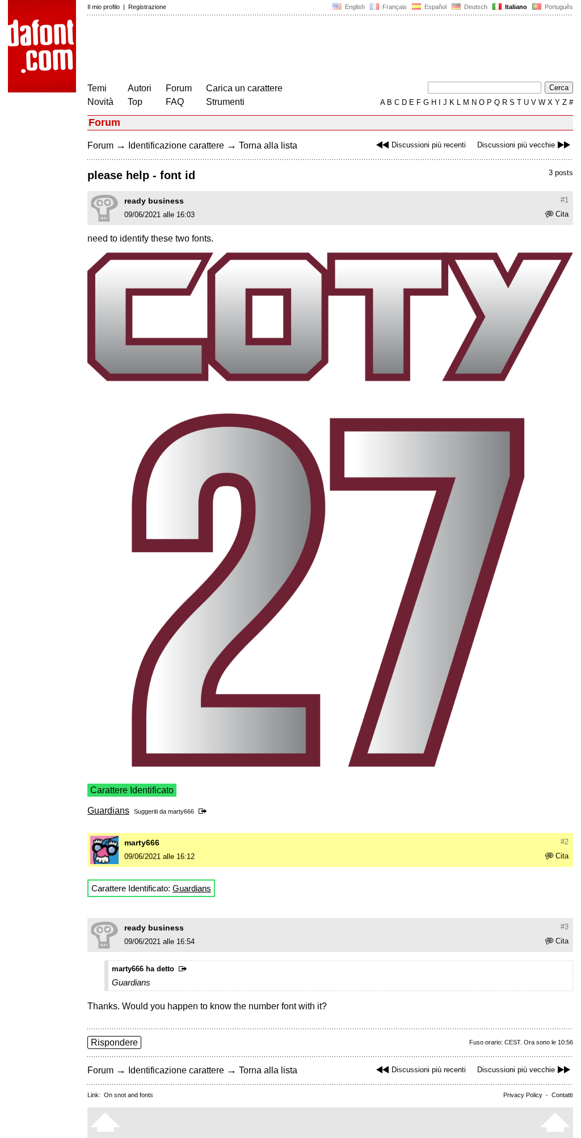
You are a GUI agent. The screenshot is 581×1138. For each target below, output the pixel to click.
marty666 (181, 811)
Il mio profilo (103, 6)
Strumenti (225, 102)
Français (394, 6)
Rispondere (114, 1042)
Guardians (108, 810)
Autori (139, 88)
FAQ (175, 102)
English (354, 6)
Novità (100, 102)
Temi (97, 88)
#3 (565, 927)
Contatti (561, 1095)
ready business (154, 200)
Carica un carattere (244, 88)
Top (135, 102)
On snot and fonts (128, 1095)
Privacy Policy (522, 1095)
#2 (565, 841)
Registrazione (147, 6)
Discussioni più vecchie (516, 145)
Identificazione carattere (176, 145)
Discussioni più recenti (428, 145)
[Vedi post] (204, 811)
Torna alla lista (268, 145)
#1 (565, 200)
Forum (179, 88)
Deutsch (475, 6)
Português (557, 6)
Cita (562, 214)
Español (434, 6)
